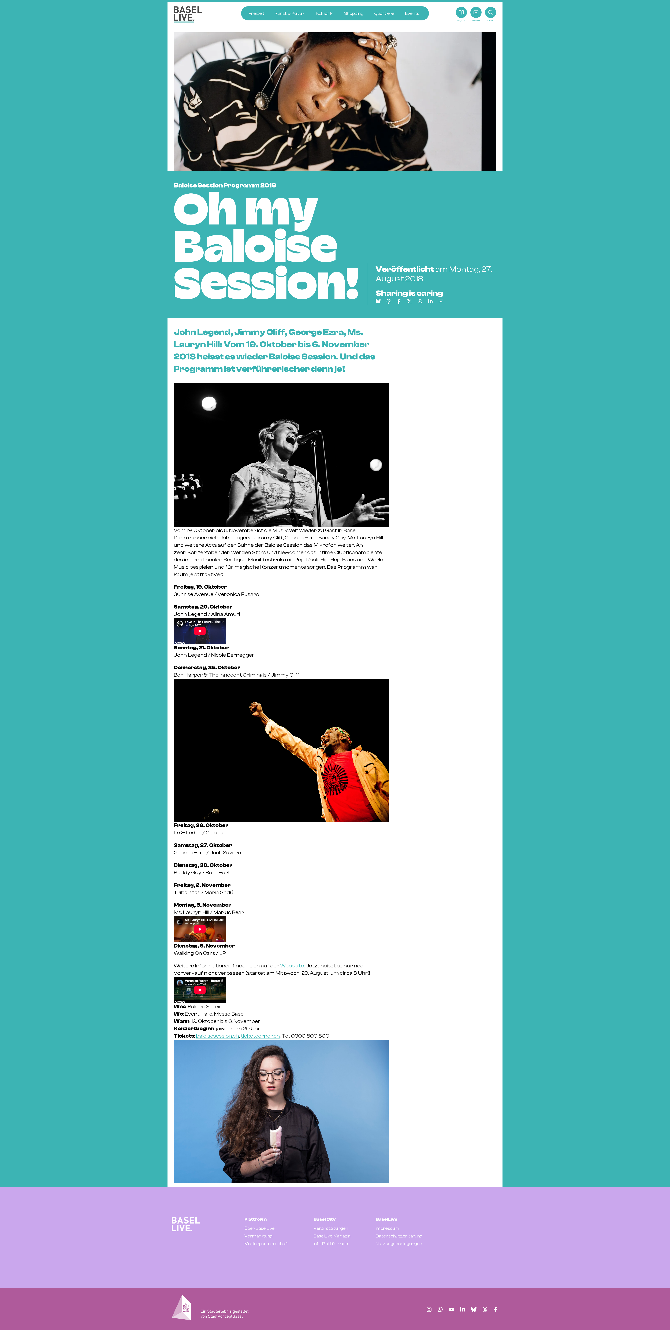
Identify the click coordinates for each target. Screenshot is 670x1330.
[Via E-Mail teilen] (440, 301)
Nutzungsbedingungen (399, 1243)
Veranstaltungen (331, 1228)
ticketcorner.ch (260, 1036)
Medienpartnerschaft (266, 1243)
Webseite (292, 966)
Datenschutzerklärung (399, 1236)
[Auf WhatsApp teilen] (420, 301)
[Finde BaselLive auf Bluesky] (474, 1309)
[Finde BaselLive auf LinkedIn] (462, 1309)
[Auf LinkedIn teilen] (430, 301)
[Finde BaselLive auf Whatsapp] (440, 1309)
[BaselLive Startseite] (188, 14)
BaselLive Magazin (332, 1236)
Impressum (387, 1228)
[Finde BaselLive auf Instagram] (429, 1309)
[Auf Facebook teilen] (399, 301)
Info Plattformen (331, 1243)
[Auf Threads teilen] (388, 301)
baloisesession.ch (217, 1036)
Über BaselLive (259, 1228)
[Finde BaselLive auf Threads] (485, 1309)
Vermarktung (258, 1236)
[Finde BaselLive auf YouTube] (451, 1309)
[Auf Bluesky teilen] (378, 301)
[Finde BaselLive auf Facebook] (495, 1309)
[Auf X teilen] (409, 301)
